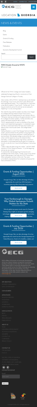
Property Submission (9, 284)
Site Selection (21, 11)
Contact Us (23, 2)
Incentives (5, 300)
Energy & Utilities (8, 307)
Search (3, 53)
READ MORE (18, 188)
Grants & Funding (8, 38)
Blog (4, 31)
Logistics (5, 302)
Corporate (5, 339)
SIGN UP (5, 383)
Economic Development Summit (12, 50)
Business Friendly (8, 297)
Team (3, 327)
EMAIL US (4, 353)
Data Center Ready (8, 287)
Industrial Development (10, 329)
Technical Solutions (9, 332)
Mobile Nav (33, 7)
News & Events (11, 23)
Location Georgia (11, 7)
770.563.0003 (32, 2)
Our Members (6, 291)
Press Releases (7, 42)
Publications (6, 46)
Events (5, 34)
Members (5, 334)
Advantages (6, 295)
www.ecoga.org (6, 273)
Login (15, 2)
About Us (5, 324)
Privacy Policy (6, 341)
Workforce (6, 304)
